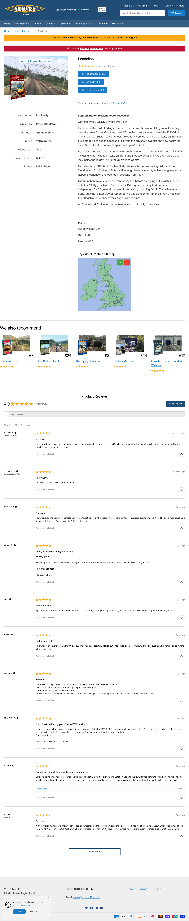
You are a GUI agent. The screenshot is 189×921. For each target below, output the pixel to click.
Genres (50, 23)
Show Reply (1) (43, 789)
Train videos (21, 23)
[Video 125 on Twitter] (86, 908)
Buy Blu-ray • (94, 90)
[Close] (48, 897)
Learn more (25, 905)
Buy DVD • (93, 81)
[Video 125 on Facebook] (91, 908)
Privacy (143, 889)
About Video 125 (83, 23)
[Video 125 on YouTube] (101, 908)
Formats (64, 23)
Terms (131, 889)
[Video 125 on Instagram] (96, 908)
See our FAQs (120, 103)
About (156, 5)
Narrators (117, 23)
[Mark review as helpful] (181, 454)
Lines (36, 23)
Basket (178, 13)
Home (7, 23)
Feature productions (91, 48)
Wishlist (169, 5)
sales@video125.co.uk (86, 897)
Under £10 (103, 23)
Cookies (156, 889)
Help (181, 5)
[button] (49, 403)
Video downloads (23, 31)
